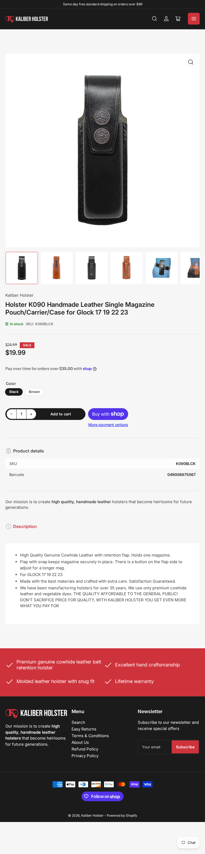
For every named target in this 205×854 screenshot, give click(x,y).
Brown (34, 392)
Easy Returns (84, 729)
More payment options (108, 424)
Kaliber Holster (19, 295)
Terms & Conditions (90, 735)
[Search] (154, 19)
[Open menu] (194, 19)
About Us (80, 742)
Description (25, 526)
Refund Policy (85, 749)
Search (78, 722)
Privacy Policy (85, 755)
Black (13, 392)
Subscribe (185, 747)
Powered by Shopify (122, 815)
